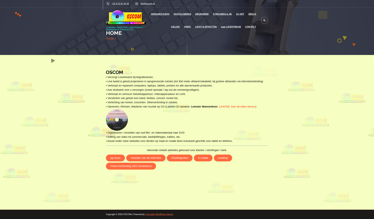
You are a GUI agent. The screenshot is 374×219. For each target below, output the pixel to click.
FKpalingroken (179, 157)
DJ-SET (240, 14)
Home (110, 38)
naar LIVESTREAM (231, 27)
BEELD (252, 14)
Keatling (223, 157)
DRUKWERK (202, 14)
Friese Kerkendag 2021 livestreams (131, 166)
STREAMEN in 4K (222, 14)
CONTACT (250, 27)
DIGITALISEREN (182, 14)
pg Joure (115, 157)
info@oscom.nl (147, 3)
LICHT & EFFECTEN (206, 27)
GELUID (175, 27)
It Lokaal (203, 157)
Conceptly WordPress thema (159, 214)
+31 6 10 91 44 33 (120, 3)
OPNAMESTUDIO (160, 14)
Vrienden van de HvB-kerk (146, 157)
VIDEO (187, 27)
